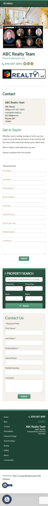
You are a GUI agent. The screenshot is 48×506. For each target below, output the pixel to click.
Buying (6, 446)
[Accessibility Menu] (7, 499)
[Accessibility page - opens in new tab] (8, 489)
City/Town (7, 205)
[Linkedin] (28, 63)
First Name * (7, 171)
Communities (9, 460)
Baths (27, 294)
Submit (24, 258)
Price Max (29, 284)
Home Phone (11, 358)
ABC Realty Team (19, 53)
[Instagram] (31, 63)
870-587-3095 (13, 63)
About (6, 455)
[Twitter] (24, 63)
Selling (6, 450)
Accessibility (8, 431)
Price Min (9, 284)
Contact (7, 426)
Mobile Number (9, 232)
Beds (7, 294)
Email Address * (9, 188)
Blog (5, 422)
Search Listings (9, 441)
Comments (7, 240)
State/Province (9, 214)
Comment (9, 378)
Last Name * (7, 179)
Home (6, 417)
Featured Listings (10, 436)
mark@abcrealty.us (13, 112)
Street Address (9, 197)
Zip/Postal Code (9, 223)
